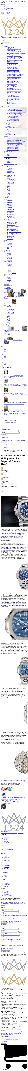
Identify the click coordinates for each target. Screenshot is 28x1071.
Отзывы (6, 859)
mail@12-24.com (5, 13)
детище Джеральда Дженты (8, 536)
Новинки (9, 171)
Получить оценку (5, 1036)
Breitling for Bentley (12, 102)
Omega (8, 133)
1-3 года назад (14, 1021)
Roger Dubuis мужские (13, 79)
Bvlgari (8, 126)
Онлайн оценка (8, 303)
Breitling (9, 189)
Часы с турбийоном (12, 237)
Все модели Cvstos (12, 84)
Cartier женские (11, 95)
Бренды (6, 46)
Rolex (8, 178)
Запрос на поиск (8, 895)
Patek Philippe (10, 182)
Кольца (9, 253)
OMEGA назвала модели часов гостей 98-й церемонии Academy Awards (15, 404)
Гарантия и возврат (9, 869)
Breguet (9, 176)
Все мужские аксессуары (10, 134)
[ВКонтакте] (1, 789)
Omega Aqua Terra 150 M (13, 65)
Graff (8, 124)
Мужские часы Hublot (12, 117)
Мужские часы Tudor (12, 116)
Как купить (7, 865)
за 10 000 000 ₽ (11, 218)
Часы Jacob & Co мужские (14, 89)
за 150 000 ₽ (10, 202)
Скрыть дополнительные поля (11, 932)
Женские (6, 136)
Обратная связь (5, 42)
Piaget (8, 193)
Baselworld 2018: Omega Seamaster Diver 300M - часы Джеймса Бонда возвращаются (13, 798)
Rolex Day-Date (11, 50)
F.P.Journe (11, 995)
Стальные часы (11, 225)
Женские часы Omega (12, 148)
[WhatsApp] (8, 789)
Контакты (6, 857)
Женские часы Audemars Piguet (15, 144)
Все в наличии (8, 336)
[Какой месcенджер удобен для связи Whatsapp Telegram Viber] (10, 934)
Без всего (11, 1014)
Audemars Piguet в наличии (14, 56)
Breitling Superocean (12, 105)
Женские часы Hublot (12, 147)
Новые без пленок (7, 1004)
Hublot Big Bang (11, 61)
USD (2, 354)
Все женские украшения (10, 157)
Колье (8, 255)
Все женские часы (8, 151)
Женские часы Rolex (12, 138)
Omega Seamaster (11, 64)
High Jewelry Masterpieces (13, 92)
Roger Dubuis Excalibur (13, 82)
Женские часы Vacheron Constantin (16, 141)
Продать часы (10, 172)
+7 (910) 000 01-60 (5, 12)
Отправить (3, 442)
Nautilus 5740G (20, 643)
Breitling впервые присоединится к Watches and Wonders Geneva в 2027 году (14, 376)
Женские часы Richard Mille (14, 140)
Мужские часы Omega (13, 119)
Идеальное (17, 1004)
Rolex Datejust (10, 47)
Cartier (8, 130)
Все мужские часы (9, 122)
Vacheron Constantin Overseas (14, 75)
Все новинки (7, 288)
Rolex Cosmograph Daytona (14, 49)
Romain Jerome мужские (13, 78)
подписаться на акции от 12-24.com (11, 949)
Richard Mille (10, 179)
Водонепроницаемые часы (14, 232)
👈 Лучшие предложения (11, 1039)
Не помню (14, 1023)
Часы (5, 165)
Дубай (5, 9)
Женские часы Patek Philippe (14, 143)
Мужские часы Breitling (13, 120)
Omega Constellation (12, 67)
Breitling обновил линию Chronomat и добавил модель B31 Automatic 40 (15, 386)
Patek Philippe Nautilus (12, 68)
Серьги (9, 254)
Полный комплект (7, 1013)
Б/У (3, 1005)
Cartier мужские (11, 93)
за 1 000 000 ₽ (10, 209)
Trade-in (9, 173)
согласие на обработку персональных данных (13, 440)
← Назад (3, 1007)
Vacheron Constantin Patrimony (14, 72)
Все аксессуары (8, 274)
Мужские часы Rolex (12, 109)
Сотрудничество (8, 860)
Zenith (8, 195)
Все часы (6, 240)
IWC (8, 196)
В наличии (10, 166)
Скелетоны (10, 239)
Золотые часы (10, 220)
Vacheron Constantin (12, 180)
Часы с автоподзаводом (13, 226)
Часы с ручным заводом (13, 227)
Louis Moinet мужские (12, 88)
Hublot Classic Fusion (12, 63)
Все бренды (7, 197)
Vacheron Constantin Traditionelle (15, 74)
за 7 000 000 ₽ (10, 216)
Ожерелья (9, 260)
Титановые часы (11, 223)
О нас (5, 856)
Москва (6, 6)
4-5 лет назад (23, 1021)
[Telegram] (10, 789)
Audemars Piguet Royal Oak (14, 51)
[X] (6, 789)
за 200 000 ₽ (10, 204)
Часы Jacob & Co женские (14, 91)
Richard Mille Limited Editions (14, 60)
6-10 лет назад (6, 1023)
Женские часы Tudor (12, 145)
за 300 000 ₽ (10, 205)
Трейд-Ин (6, 894)
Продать (6, 298)
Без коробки (17, 1013)
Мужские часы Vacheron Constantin (16, 112)
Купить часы (7, 891)
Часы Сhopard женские (13, 99)
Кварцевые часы (11, 229)
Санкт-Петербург (8, 8)
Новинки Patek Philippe (13, 71)
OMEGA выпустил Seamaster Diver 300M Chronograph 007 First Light (15, 395)
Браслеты (9, 257)
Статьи (5, 876)
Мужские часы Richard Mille (14, 110)
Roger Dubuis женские (13, 81)
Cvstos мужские (11, 85)
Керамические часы (12, 222)
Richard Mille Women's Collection (15, 58)
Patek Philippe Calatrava (13, 70)
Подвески (9, 258)
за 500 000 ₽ (10, 207)
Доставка (6, 867)
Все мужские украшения (10, 127)
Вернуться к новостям (6, 787)
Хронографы (10, 234)
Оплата (6, 868)
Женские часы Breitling (13, 150)
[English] (5, 351)
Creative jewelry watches (13, 96)
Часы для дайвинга (12, 233)
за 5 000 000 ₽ (10, 214)
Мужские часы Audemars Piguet (15, 115)
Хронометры (10, 236)
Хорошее (23, 1004)
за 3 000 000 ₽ (10, 212)
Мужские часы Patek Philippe (14, 113)
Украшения (7, 241)
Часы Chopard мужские (13, 98)
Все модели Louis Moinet (13, 86)
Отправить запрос (5, 951)
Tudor (8, 185)
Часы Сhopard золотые (13, 100)
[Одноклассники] (4, 789)
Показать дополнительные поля (9, 932)
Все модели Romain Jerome (14, 77)
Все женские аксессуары (10, 164)
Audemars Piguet (11, 183)
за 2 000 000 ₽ (10, 211)
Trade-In (6, 330)
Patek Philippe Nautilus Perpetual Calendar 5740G (13, 780)
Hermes (9, 162)
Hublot (8, 186)
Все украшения (8, 261)
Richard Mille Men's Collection (14, 57)
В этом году (5, 1021)
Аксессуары (7, 262)
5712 (20, 534)
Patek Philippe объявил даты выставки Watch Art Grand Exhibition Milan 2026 (15, 413)
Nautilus (14, 530)
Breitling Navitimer (11, 103)
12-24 (5, 444)
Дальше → (11, 998)
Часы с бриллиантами (12, 230)
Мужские (6, 106)
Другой (22, 997)
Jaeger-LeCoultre (14, 997)
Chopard (9, 131)
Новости (6, 447)
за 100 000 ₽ (10, 200)
